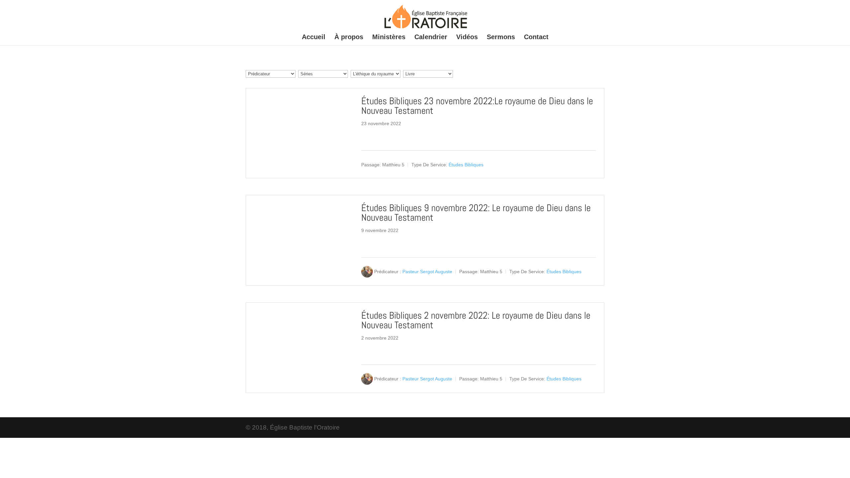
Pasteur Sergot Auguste (427, 271)
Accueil (313, 37)
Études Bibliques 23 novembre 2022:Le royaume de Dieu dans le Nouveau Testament (477, 106)
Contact (536, 37)
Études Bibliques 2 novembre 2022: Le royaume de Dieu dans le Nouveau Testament (475, 320)
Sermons (501, 37)
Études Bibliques (466, 164)
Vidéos (467, 37)
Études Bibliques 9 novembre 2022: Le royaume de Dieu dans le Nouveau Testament (476, 213)
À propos (348, 37)
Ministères (388, 37)
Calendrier (430, 37)
